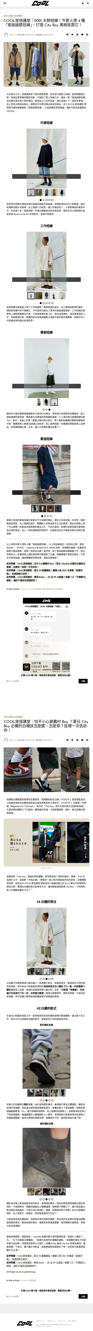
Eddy (15, 35)
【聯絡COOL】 (51, 1321)
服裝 (11, 16)
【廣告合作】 (61, 1321)
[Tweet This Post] (72, 34)
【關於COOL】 (40, 1321)
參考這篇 (15, 558)
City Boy (24, 589)
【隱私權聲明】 (72, 1321)
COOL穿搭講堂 (35, 589)
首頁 (6, 16)
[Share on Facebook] (67, 34)
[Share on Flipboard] (77, 34)
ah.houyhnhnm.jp (27, 1272)
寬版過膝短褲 (48, 589)
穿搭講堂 (19, 16)
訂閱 (83, 681)
